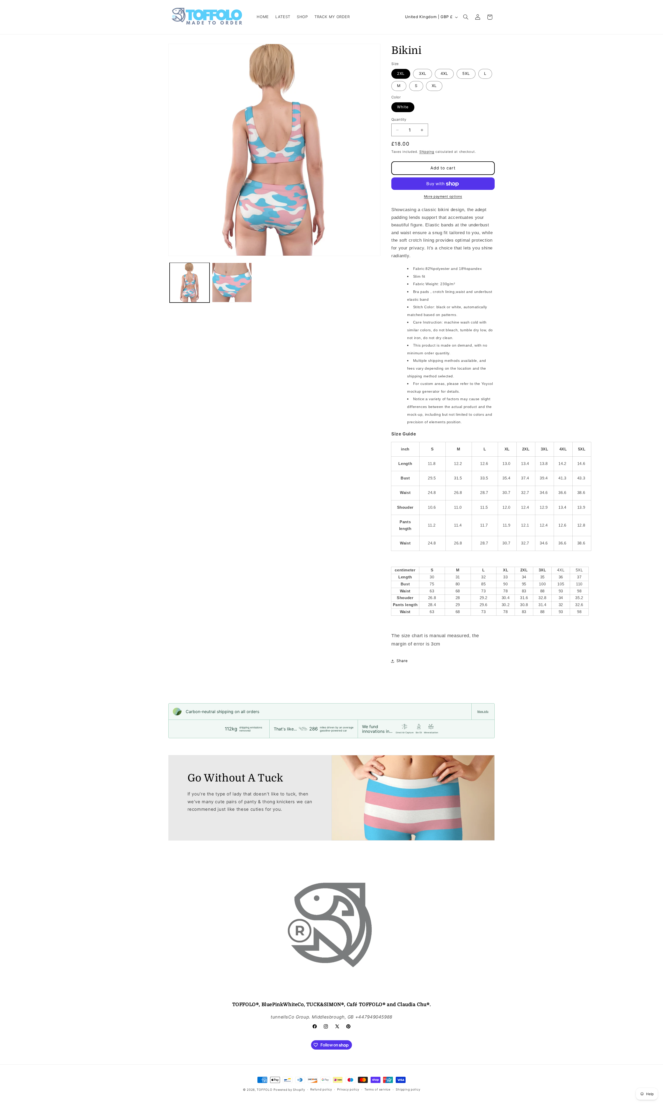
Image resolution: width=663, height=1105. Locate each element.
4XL (444, 73)
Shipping (426, 152)
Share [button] (402, 660)
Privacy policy (348, 1089)
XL (434, 86)
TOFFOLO (264, 1090)
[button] (466, 17)
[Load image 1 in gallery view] (189, 282)
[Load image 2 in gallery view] (232, 282)
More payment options (443, 197)
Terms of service (377, 1089)
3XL (422, 73)
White (403, 107)
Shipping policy (408, 1089)
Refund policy (321, 1089)
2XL (401, 73)
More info (482, 711)
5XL (466, 73)
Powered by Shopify (289, 1090)
